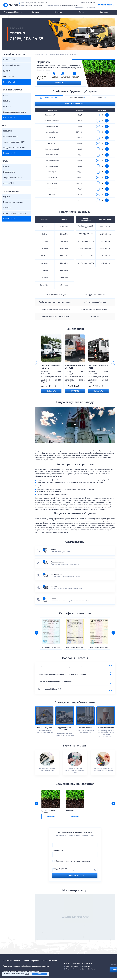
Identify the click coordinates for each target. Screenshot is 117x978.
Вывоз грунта (9, 172)
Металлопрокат (9, 76)
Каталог (35, 12)
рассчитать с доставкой (75, 104)
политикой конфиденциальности (78, 861)
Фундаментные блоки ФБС (14, 148)
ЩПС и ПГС (8, 106)
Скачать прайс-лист (50, 97)
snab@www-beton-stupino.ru (69, 5)
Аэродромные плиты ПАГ (14, 142)
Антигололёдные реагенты (14, 213)
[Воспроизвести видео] (75, 424)
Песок (5, 95)
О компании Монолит (13, 12)
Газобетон (7, 131)
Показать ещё (9, 82)
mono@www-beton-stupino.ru (35, 5)
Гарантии (58, 12)
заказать (51, 816)
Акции (81, 12)
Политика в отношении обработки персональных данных (26, 966)
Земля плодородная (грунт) (14, 112)
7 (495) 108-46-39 (87, 3)
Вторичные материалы (13, 202)
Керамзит (7, 197)
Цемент (6, 71)
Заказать (59, 83)
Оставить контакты (75, 876)
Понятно (39, 974)
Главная (37, 54)
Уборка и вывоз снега (12, 178)
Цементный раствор (11, 65)
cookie (27, 974)
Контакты (104, 12)
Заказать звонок (106, 5)
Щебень (6, 101)
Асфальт (7, 208)
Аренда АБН (8, 183)
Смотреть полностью (45, 70)
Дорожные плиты (10, 136)
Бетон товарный (10, 60)
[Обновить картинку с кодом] (95, 870)
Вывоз (6, 166)
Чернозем (69, 810)
